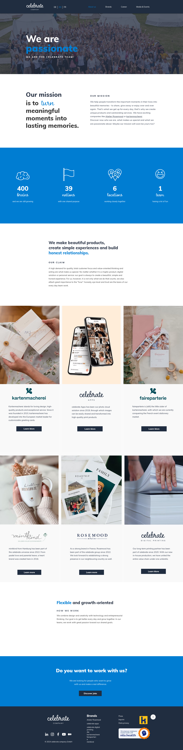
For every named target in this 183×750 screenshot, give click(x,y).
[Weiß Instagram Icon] (52, 734)
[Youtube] (64, 734)
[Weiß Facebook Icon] (58, 734)
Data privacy (124, 723)
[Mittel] (70, 734)
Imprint (121, 719)
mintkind (90, 742)
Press (121, 716)
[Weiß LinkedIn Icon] (46, 734)
